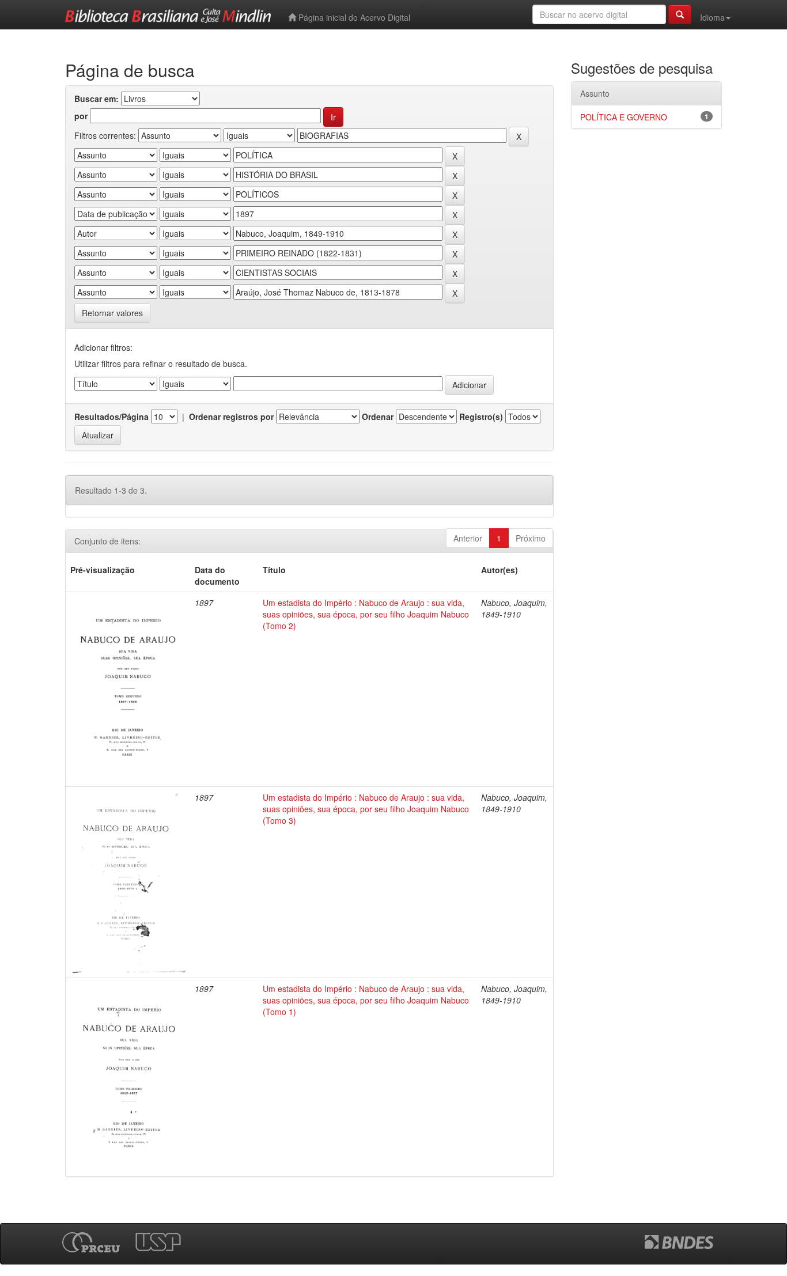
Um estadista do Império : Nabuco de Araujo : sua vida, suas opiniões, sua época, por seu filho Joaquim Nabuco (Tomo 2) (366, 614)
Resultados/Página (111, 416)
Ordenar (378, 416)
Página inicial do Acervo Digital (353, 17)
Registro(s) (481, 416)
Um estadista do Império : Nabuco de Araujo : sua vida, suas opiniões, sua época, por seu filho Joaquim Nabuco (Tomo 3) (366, 809)
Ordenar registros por (231, 416)
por (81, 116)
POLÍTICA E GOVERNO (623, 117)
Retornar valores (112, 313)
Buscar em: (96, 98)
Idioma (712, 17)
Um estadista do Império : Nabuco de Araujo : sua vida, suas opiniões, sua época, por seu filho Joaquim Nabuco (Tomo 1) (366, 1000)
